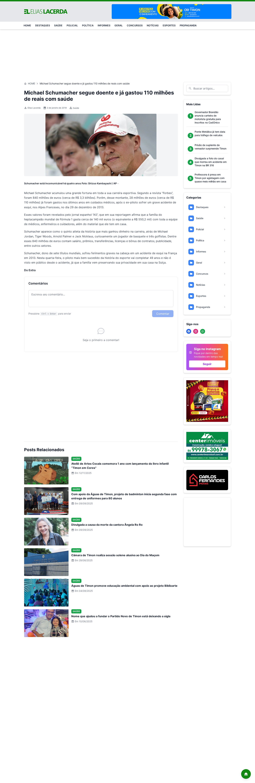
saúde (58, 25)
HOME (27, 25)
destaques (42, 25)
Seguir (207, 364)
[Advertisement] (127, 54)
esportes (169, 25)
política (88, 25)
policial (72, 25)
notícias (153, 25)
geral (118, 25)
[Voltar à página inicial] (246, 774)
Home (31, 83)
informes (104, 25)
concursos (135, 25)
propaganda (188, 25)
